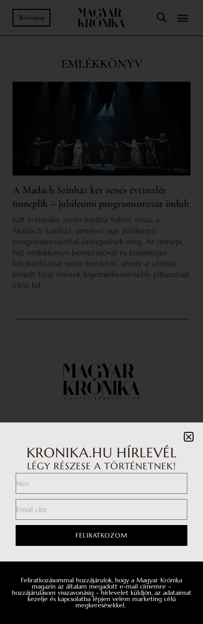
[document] (101, 312)
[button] (189, 437)
